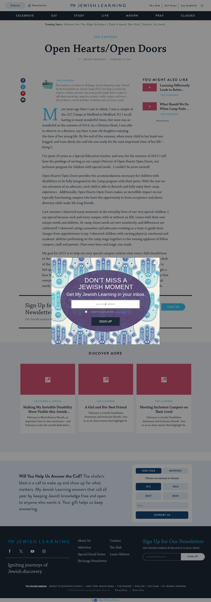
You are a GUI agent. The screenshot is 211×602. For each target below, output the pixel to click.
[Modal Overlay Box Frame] (105, 301)
